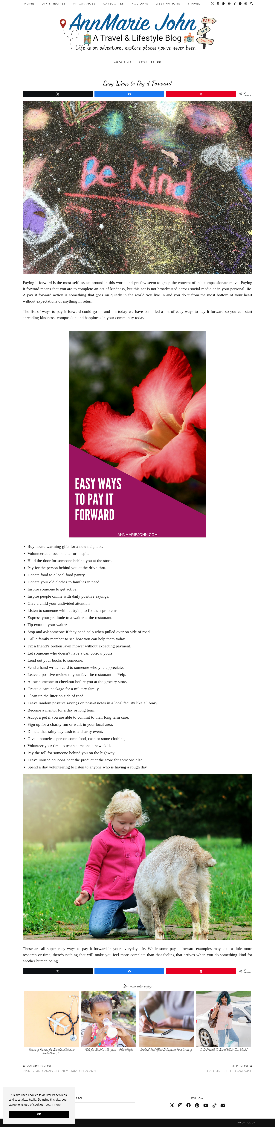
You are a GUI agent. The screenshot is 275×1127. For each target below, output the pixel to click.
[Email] (246, 3)
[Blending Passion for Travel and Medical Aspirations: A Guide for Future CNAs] (51, 1019)
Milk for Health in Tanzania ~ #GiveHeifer (109, 1050)
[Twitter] (212, 3)
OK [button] (39, 1114)
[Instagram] (218, 3)
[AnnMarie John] (137, 28)
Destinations (168, 3)
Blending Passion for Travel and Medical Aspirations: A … (51, 1051)
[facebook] (188, 1105)
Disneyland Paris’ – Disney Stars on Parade (60, 1068)
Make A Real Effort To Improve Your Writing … (166, 1051)
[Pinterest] (223, 3)
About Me (123, 62)
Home (29, 3)
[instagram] (180, 1105)
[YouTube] (229, 3)
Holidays (140, 3)
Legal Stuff (150, 62)
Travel (194, 3)
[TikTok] (235, 3)
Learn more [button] (53, 1104)
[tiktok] (214, 1105)
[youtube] (205, 1105)
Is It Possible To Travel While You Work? (223, 1050)
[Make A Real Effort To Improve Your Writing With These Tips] (166, 1019)
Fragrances (84, 3)
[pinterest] (197, 1105)
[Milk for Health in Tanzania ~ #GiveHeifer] (108, 1019)
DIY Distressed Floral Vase (228, 1068)
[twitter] (172, 1105)
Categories (113, 3)
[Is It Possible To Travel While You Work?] (223, 1019)
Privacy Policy (244, 1123)
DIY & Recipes (54, 3)
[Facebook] (240, 3)
